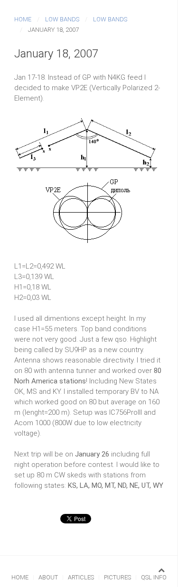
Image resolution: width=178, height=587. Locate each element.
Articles (81, 577)
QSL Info (154, 577)
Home (22, 19)
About (48, 577)
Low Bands (62, 19)
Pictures (117, 577)
